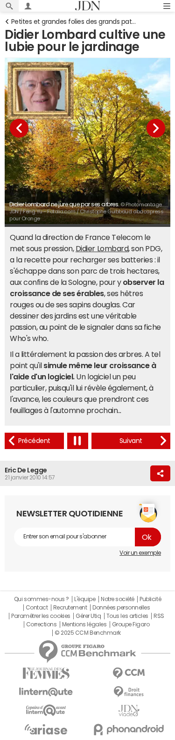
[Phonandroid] (129, 729)
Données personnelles (121, 607)
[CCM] (129, 673)
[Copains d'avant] (46, 710)
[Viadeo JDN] (129, 711)
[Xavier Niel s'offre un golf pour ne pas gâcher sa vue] (34, 441)
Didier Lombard (102, 248)
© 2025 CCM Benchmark (87, 633)
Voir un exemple (140, 553)
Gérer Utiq (88, 616)
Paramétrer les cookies (40, 616)
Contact (37, 607)
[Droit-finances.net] (129, 692)
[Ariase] (46, 729)
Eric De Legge (26, 470)
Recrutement (70, 607)
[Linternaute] (46, 692)
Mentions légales (84, 624)
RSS (159, 616)
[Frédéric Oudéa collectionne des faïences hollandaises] (130, 441)
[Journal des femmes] (46, 673)
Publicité (150, 599)
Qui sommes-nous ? (41, 599)
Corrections (41, 624)
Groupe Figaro (131, 624)
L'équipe (84, 599)
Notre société (117, 599)
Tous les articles (127, 616)
